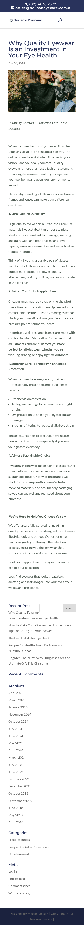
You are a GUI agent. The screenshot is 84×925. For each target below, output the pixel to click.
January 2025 (18, 707)
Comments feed (19, 886)
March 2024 (16, 757)
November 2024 (19, 714)
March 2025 (16, 700)
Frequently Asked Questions (28, 847)
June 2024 (15, 736)
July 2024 (15, 729)
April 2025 (15, 693)
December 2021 (19, 786)
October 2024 (18, 721)
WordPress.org (19, 893)
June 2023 (15, 772)
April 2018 (15, 822)
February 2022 (18, 779)
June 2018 (15, 808)
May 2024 (15, 743)
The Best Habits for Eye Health (29, 638)
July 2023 (15, 765)
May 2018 (15, 815)
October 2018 (18, 793)
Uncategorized (18, 854)
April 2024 (15, 750)
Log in (12, 871)
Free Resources (19, 839)
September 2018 (20, 801)
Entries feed (16, 878)
